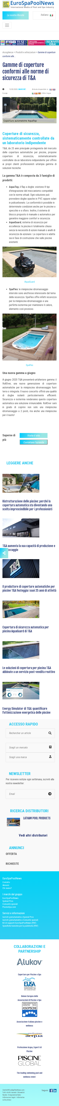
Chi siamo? (7, 888)
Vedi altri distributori (33, 835)
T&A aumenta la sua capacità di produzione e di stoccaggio (28, 548)
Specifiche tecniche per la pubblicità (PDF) (20, 926)
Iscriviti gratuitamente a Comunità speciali (20, 920)
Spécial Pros (7, 901)
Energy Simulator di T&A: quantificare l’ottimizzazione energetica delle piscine (26, 710)
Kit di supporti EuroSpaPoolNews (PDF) (19, 923)
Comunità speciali (10, 904)
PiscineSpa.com (9, 907)
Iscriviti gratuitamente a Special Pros (18, 917)
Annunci (5, 885)
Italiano (45, 14)
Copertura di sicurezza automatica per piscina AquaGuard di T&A (25, 629)
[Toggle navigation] (7, 25)
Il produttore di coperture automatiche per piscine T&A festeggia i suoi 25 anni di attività (29, 588)
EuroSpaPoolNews (10, 898)
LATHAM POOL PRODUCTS (36, 818)
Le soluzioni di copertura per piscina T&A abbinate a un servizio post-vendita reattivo (28, 670)
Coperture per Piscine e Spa (29, 974)
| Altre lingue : (46, 93)
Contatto (6, 882)
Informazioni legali (9, 1097)
